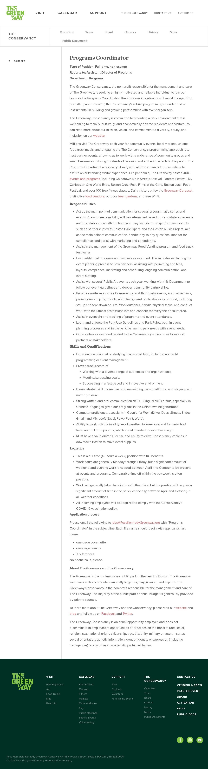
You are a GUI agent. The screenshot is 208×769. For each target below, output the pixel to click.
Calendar (67, 13)
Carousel (84, 689)
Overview (67, 32)
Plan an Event (188, 691)
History (152, 32)
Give (114, 684)
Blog (181, 708)
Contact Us (163, 13)
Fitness (83, 694)
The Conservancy (134, 13)
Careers (130, 32)
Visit (40, 13)
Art (48, 689)
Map (48, 698)
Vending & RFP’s (189, 685)
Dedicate (117, 689)
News (173, 32)
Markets (83, 698)
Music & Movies (88, 703)
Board (108, 32)
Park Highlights (55, 684)
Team (89, 32)
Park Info (51, 703)
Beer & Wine (86, 684)
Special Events (87, 717)
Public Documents (75, 40)
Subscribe (185, 13)
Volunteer (117, 694)
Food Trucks (53, 694)
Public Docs (187, 714)
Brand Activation (185, 699)
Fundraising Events (122, 698)
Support (98, 13)
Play (81, 708)
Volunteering (86, 722)
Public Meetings (88, 713)
